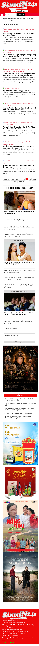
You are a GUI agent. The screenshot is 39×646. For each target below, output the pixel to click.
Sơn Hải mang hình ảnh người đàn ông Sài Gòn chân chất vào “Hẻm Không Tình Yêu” (20, 409)
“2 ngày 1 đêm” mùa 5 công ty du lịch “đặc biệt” (19, 413)
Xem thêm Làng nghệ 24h (19, 342)
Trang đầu (6, 179)
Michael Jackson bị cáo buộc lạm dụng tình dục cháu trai (18, 166)
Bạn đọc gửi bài (20, 11)
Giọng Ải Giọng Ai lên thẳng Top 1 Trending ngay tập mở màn (18, 34)
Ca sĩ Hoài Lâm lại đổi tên (11, 335)
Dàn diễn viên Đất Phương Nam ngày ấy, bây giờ (17, 220)
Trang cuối (21, 181)
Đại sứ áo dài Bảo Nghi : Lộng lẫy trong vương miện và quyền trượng (19, 55)
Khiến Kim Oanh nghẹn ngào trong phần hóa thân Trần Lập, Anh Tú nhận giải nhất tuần (19, 75)
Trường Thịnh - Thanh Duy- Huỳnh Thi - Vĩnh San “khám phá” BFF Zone (19, 128)
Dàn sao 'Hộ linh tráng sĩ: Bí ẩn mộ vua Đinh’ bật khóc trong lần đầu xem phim (18, 313)
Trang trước (15, 179)
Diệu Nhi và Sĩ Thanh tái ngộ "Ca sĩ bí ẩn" (17, 91)
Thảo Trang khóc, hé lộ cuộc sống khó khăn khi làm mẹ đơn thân (19, 212)
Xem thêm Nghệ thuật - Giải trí (19, 291)
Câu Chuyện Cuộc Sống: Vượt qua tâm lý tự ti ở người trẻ (20, 404)
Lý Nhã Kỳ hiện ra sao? (10, 328)
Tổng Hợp (20, 395)
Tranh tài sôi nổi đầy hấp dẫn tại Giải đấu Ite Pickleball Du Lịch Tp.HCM (18, 417)
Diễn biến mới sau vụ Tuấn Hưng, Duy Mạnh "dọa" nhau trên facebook (18, 147)
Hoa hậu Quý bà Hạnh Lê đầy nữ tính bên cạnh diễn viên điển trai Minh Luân (19, 109)
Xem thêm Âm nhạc (19, 240)
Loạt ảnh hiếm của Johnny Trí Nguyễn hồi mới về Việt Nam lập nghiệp (19, 263)
